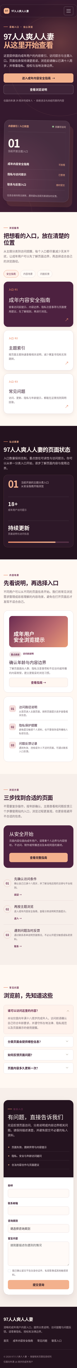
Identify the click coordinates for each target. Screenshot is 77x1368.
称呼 (10, 1185)
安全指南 (11, 273)
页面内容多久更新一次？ (23, 1068)
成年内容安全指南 (23, 1340)
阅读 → (18, 894)
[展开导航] (68, 11)
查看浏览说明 (38, 89)
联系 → (18, 946)
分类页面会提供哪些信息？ (25, 1041)
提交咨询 (38, 1284)
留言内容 (13, 1238)
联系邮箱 (13, 1203)
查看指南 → (38, 682)
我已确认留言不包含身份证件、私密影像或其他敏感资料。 (40, 1272)
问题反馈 (44, 273)
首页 (6, 1340)
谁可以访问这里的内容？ (23, 1010)
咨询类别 (13, 1220)
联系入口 (57, 1340)
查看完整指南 (38, 857)
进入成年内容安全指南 (38, 78)
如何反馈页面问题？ (20, 1055)
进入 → (18, 918)
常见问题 (42, 1340)
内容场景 (28, 273)
